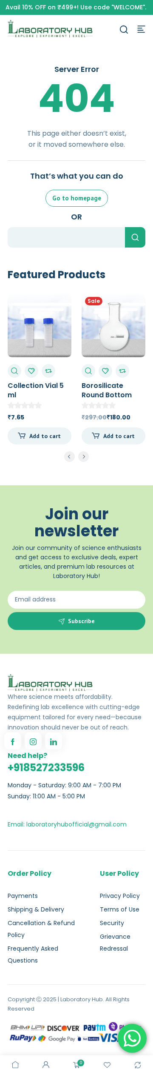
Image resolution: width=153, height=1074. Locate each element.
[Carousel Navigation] (76, 458)
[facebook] (12, 740)
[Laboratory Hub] (50, 28)
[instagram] (33, 740)
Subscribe (81, 621)
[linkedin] (53, 740)
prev (69, 456)
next (83, 456)
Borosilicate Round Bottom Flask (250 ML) (107, 395)
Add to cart (45, 436)
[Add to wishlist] (31, 371)
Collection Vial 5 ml (36, 390)
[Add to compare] (48, 371)
